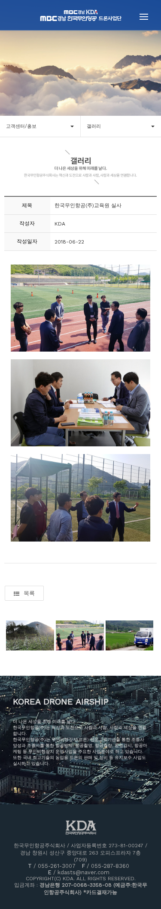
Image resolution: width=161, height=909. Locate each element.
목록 (29, 593)
